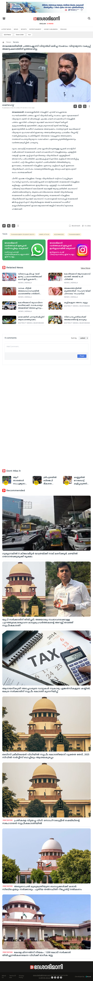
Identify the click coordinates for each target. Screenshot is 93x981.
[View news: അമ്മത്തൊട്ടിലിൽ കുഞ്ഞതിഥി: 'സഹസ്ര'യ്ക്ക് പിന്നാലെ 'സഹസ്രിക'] (55, 291)
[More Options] (89, 106)
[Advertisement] (46, 393)
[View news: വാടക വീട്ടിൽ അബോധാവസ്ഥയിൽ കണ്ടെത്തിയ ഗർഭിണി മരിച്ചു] (9, 291)
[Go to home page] (46, 18)
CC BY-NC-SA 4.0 (44, 978)
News (16, 29)
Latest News (6, 29)
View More (85, 268)
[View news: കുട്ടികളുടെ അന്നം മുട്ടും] (55, 305)
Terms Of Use (12, 976)
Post (82, 356)
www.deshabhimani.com (41, 975)
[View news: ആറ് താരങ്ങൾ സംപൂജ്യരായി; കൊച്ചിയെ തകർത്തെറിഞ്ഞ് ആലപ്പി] (6, 480)
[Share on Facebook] (75, 106)
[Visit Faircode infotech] (88, 976)
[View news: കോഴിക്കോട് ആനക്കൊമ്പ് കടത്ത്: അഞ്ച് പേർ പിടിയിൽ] (55, 277)
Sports (24, 29)
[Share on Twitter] (80, 106)
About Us (4, 976)
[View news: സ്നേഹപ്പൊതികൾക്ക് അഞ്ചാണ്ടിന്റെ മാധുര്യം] (55, 320)
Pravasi (63, 29)
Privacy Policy (21, 976)
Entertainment (35, 29)
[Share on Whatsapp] (84, 106)
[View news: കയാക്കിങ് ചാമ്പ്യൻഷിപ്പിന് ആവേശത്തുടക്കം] (9, 320)
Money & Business (51, 29)
